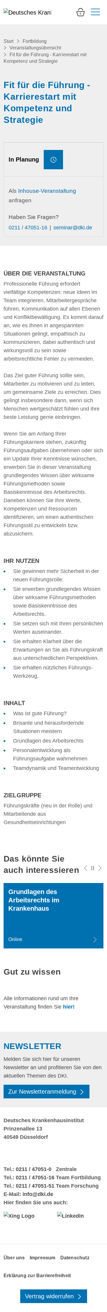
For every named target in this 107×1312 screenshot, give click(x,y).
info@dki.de (38, 1194)
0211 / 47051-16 (28, 228)
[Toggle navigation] (94, 12)
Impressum (43, 1257)
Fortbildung (35, 41)
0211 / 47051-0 (33, 1169)
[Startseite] (27, 12)
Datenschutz (74, 1257)
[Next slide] (99, 868)
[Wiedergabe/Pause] (92, 868)
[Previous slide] (85, 868)
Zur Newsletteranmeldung (43, 1091)
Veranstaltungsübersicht (35, 47)
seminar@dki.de (73, 228)
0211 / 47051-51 (35, 1186)
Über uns (14, 1257)
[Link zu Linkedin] (80, 1215)
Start (9, 41)
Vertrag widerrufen (50, 1296)
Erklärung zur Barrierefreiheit (37, 1275)
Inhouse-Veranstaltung (47, 191)
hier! (69, 1007)
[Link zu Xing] (27, 1215)
